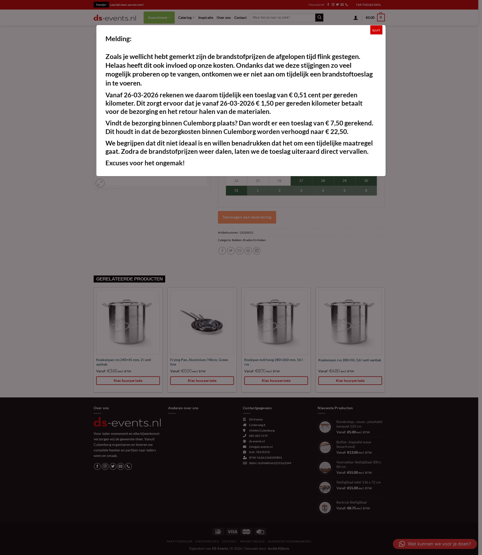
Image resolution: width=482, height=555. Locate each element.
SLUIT (376, 30)
